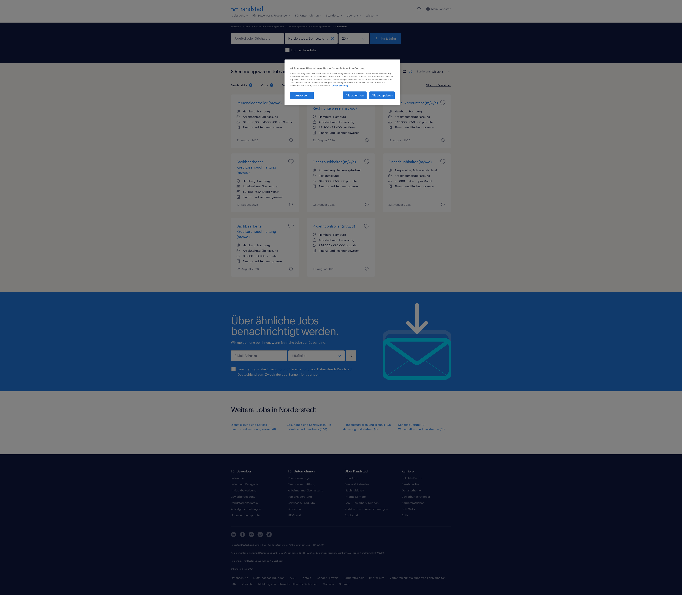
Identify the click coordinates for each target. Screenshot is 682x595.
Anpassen (301, 95)
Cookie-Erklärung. (340, 85)
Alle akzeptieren (382, 95)
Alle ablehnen (354, 95)
